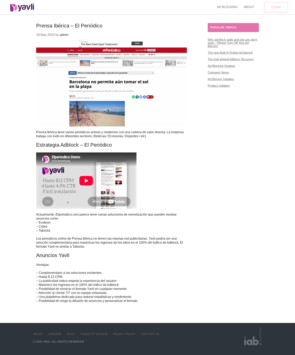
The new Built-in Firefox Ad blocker (230, 52)
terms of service (94, 334)
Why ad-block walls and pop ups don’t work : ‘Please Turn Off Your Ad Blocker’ (232, 43)
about (249, 7)
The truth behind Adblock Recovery (231, 59)
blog (71, 334)
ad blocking (227, 7)
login (276, 7)
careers (54, 334)
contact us (150, 334)
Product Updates (219, 85)
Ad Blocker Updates (221, 79)
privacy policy (124, 334)
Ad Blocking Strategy (221, 66)
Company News (218, 72)
